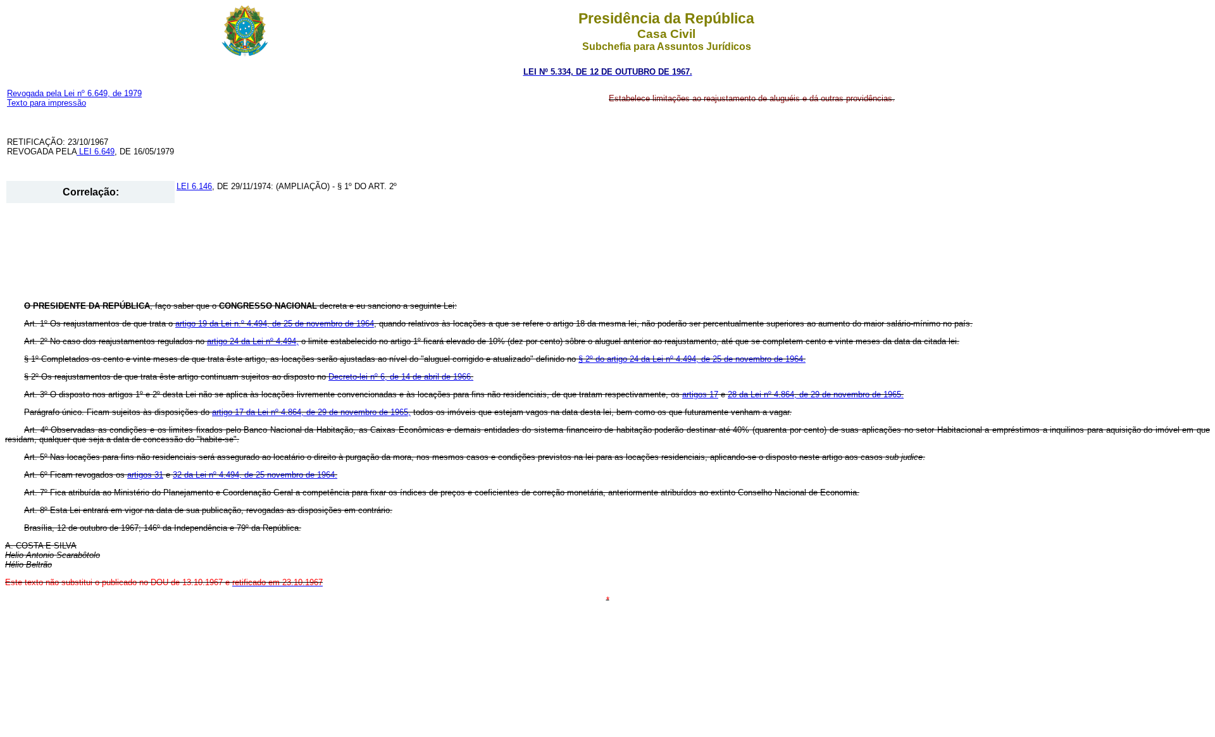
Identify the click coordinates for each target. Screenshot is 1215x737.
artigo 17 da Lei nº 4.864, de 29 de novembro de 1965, (311, 412)
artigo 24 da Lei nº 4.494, (253, 341)
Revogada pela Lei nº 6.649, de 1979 (74, 93)
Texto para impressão (46, 103)
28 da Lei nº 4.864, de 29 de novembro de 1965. (816, 394)
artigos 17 (700, 394)
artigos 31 (145, 475)
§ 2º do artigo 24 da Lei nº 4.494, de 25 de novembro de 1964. (692, 359)
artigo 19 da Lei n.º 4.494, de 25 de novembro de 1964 (274, 323)
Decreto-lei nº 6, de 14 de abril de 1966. (400, 376)
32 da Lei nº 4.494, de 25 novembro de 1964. (255, 475)
